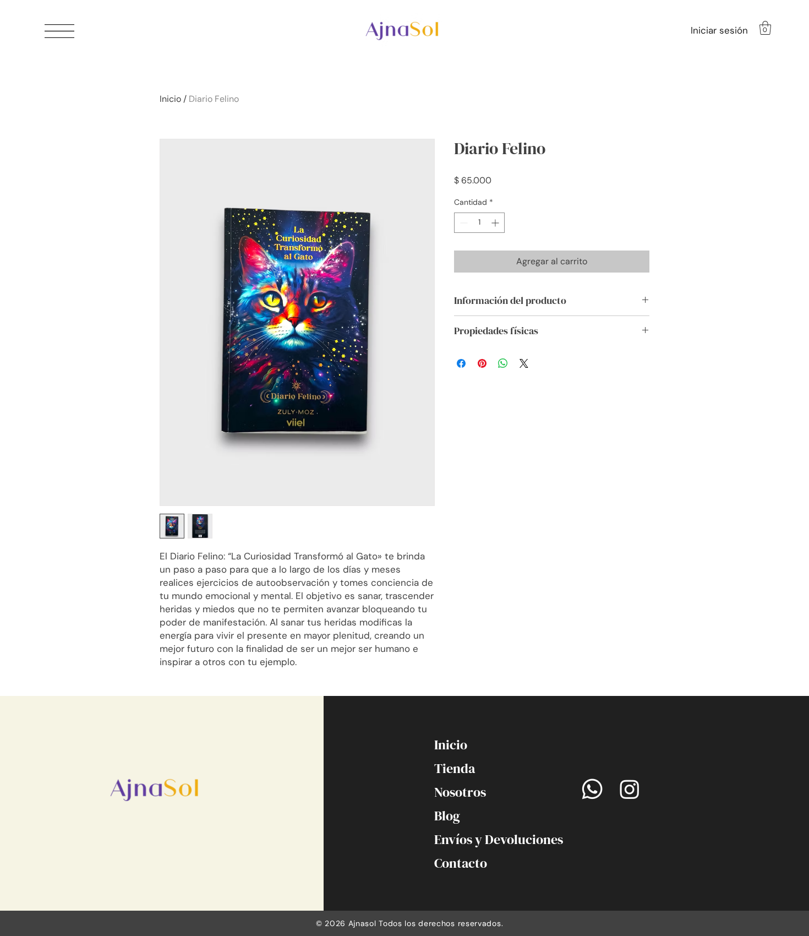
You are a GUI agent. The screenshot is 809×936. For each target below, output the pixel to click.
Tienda (454, 768)
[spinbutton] (479, 222)
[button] (59, 31)
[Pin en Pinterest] (482, 363)
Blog (447, 816)
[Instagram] (629, 789)
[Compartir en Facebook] (461, 363)
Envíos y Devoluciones (464, 839)
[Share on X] (524, 363)
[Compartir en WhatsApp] (503, 363)
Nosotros (460, 792)
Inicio (170, 99)
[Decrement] (462, 222)
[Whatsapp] (592, 789)
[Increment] (496, 222)
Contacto (460, 863)
